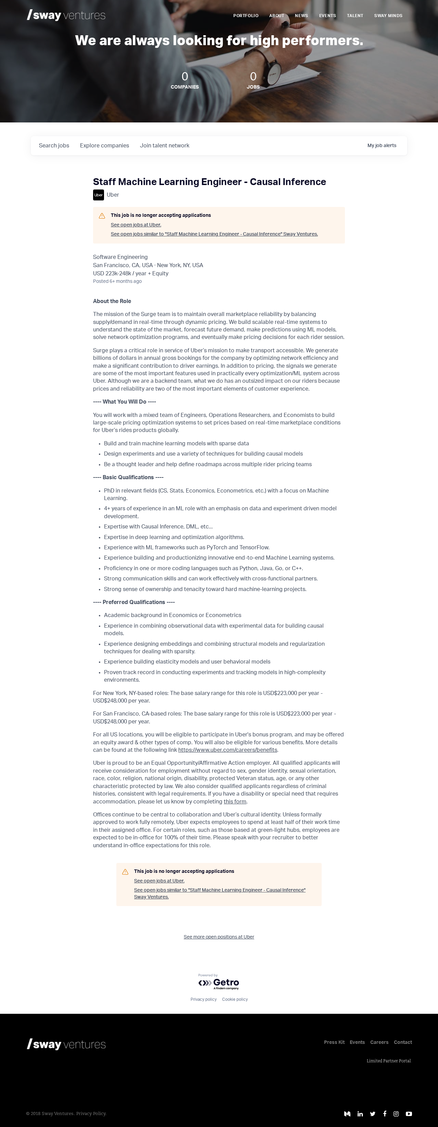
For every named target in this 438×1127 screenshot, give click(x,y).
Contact (403, 1042)
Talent (355, 16)
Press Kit (334, 1042)
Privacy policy (204, 999)
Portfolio (245, 16)
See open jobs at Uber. (136, 225)
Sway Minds (388, 16)
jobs (54, 145)
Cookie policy (235, 999)
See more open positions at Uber (219, 937)
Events (327, 16)
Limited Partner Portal (389, 1061)
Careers (379, 1042)
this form (235, 801)
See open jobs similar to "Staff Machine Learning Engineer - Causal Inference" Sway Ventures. (214, 234)
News (301, 16)
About (276, 16)
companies (104, 145)
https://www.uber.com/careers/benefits (227, 750)
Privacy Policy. (91, 1114)
